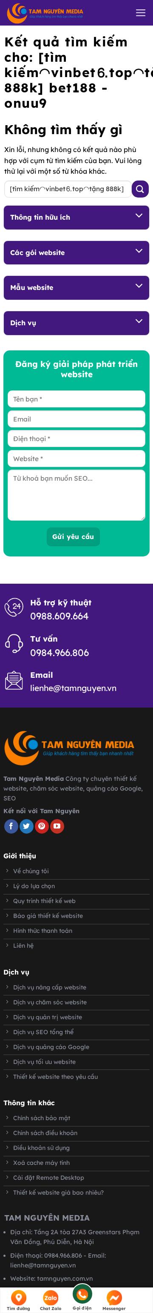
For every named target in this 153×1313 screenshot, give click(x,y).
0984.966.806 (59, 653)
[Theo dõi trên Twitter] (27, 826)
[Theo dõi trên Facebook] (11, 826)
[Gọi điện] (82, 1295)
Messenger (114, 1308)
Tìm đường (18, 1308)
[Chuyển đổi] (139, 216)
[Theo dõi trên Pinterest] (42, 826)
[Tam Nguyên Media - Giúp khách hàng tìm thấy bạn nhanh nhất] (57, 13)
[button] (141, 13)
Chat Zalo (50, 1308)
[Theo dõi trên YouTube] (57, 826)
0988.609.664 (59, 616)
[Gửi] (140, 189)
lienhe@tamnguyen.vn (73, 688)
